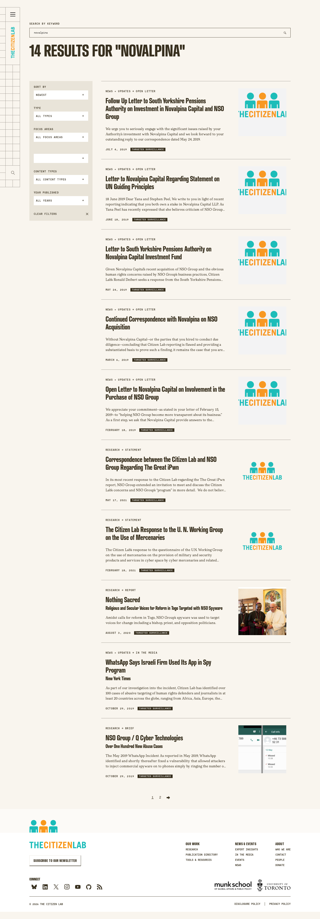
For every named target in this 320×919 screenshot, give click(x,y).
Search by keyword (44, 23)
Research (192, 849)
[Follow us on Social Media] (89, 887)
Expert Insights (246, 849)
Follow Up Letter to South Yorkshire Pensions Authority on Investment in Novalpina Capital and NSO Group (165, 108)
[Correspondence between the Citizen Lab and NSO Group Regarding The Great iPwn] (262, 471)
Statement (133, 449)
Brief (129, 728)
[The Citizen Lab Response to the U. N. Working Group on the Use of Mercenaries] (262, 541)
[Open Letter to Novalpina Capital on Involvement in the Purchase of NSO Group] (262, 401)
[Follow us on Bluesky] (34, 887)
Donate (280, 865)
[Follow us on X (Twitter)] (56, 887)
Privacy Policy (280, 903)
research (113, 449)
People (280, 859)
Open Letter (145, 91)
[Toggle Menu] (13, 14)
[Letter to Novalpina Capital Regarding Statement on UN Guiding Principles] (262, 190)
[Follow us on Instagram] (67, 887)
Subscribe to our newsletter (55, 860)
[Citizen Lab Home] (13, 43)
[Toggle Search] (13, 173)
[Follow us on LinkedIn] (45, 887)
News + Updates (118, 91)
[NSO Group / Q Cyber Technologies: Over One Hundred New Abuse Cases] (262, 749)
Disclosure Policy (247, 903)
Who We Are (283, 849)
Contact (280, 854)
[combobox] (61, 95)
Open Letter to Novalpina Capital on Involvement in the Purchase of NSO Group (165, 393)
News (238, 865)
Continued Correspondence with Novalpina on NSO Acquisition (161, 322)
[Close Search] (27, 172)
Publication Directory (202, 854)
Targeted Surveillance (148, 149)
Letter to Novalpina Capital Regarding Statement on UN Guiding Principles (162, 182)
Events (239, 859)
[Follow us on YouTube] (78, 887)
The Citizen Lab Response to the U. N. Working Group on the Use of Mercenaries (164, 533)
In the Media (146, 652)
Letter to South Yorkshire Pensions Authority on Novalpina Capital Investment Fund (158, 252)
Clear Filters (45, 213)
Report (130, 590)
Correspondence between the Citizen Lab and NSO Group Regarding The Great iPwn (161, 463)
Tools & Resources (199, 859)
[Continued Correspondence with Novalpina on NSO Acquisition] (262, 330)
